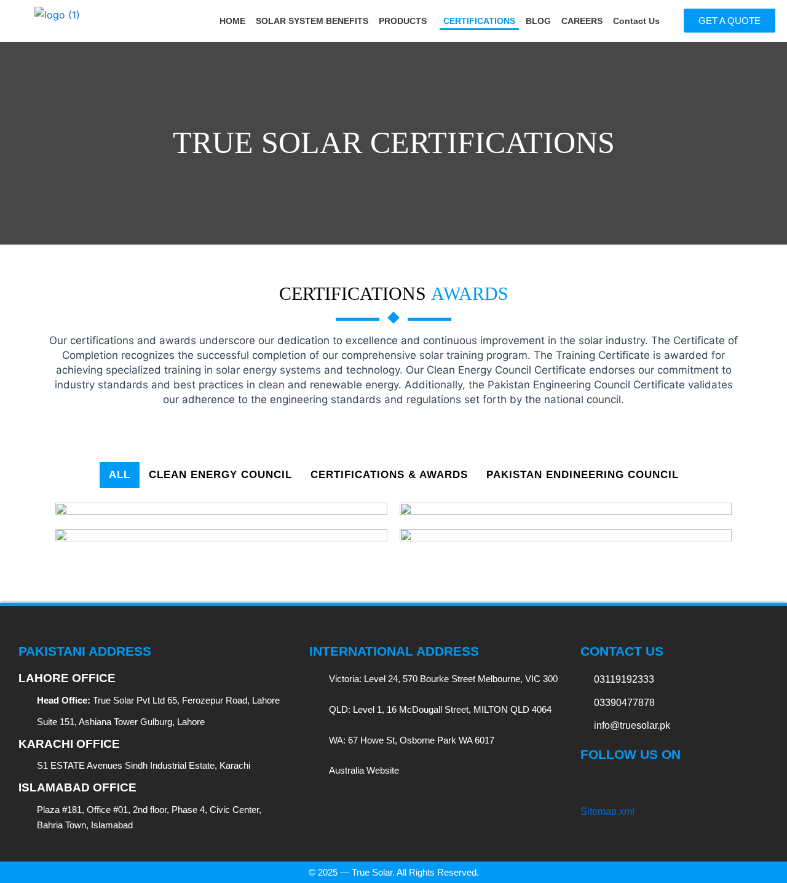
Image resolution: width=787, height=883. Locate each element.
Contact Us (636, 21)
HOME (232, 21)
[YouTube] (675, 783)
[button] (406, 21)
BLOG (538, 21)
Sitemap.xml (607, 811)
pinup (625, 392)
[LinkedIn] (632, 783)
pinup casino (617, 123)
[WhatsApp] (719, 783)
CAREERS (582, 21)
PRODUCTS (403, 21)
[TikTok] (611, 783)
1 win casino (2, 0)
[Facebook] (589, 783)
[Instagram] (654, 783)
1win (1, 0)
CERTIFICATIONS (479, 21)
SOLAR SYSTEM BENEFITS (312, 21)
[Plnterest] (697, 783)
